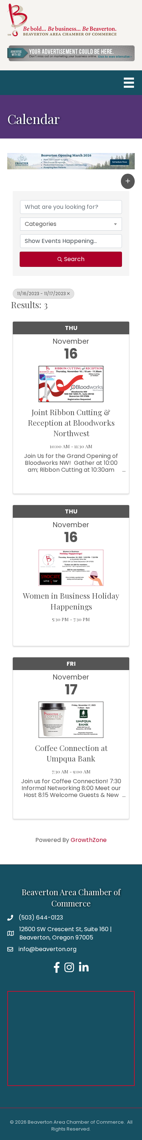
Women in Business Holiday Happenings (71, 600)
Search (74, 259)
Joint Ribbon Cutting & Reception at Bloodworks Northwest (71, 422)
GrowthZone (89, 840)
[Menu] (128, 82)
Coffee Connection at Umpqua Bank (71, 753)
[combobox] (71, 224)
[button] (128, 181)
